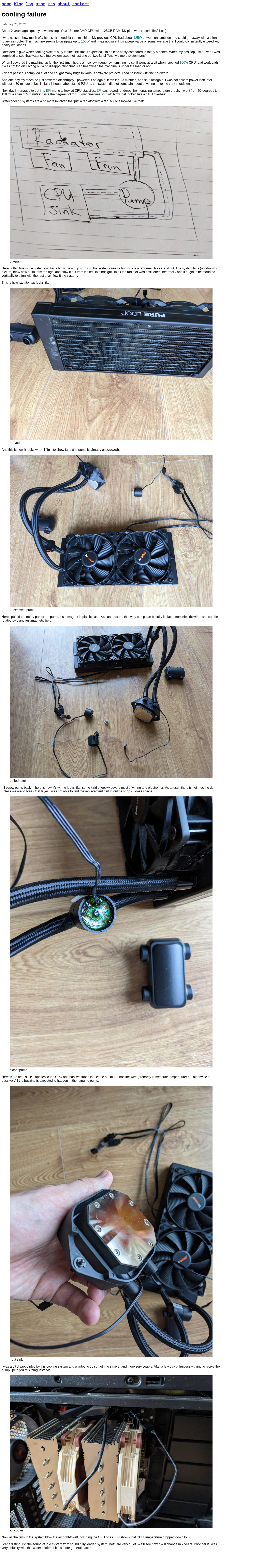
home (6, 4)
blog (19, 4)
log (29, 4)
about (64, 4)
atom (40, 4)
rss (51, 4)
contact (80, 4)
